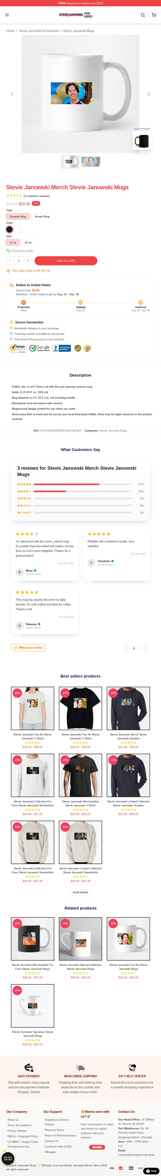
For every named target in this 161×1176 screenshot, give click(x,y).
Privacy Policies (17, 1130)
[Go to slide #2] (90, 162)
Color (9, 222)
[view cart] (154, 15)
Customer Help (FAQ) (58, 1146)
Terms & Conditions (19, 1125)
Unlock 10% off (8, 1159)
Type (9, 210)
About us (12, 1119)
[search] (142, 15)
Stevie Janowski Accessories (39, 30)
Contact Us (52, 1141)
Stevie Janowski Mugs (78, 30)
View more (80, 892)
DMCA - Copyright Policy (22, 1136)
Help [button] (153, 1171)
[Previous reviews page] (127, 648)
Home (10, 30)
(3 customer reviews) (37, 196)
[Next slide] (149, 94)
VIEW (32, 726)
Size (9, 236)
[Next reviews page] (146, 648)
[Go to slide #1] (70, 162)
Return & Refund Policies (60, 1135)
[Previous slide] (12, 94)
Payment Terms (54, 1129)
